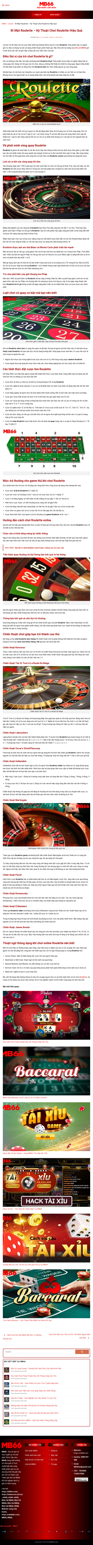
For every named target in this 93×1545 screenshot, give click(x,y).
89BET (15, 1526)
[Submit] (82, 1352)
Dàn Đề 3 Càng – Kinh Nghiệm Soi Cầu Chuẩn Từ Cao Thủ (33, 1398)
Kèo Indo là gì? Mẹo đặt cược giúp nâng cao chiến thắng (33, 1391)
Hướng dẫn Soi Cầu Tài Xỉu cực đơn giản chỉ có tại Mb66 (25, 1265)
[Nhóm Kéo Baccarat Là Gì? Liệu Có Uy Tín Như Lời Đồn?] (46, 1071)
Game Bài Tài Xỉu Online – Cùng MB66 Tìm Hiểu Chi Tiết (25, 1153)
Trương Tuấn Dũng (55, 37)
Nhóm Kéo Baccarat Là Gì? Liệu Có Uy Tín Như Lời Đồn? (25, 1098)
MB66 (4, 24)
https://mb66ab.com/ (11, 1515)
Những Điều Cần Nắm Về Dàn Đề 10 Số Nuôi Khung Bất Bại (34, 1406)
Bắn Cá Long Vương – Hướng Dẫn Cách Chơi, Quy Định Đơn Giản (36, 1368)
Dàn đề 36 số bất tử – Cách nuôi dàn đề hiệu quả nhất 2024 (34, 1413)
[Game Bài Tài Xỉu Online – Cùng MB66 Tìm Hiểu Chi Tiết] (46, 1126)
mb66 (5, 1497)
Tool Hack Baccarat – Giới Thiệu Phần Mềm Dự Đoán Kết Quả (27, 1320)
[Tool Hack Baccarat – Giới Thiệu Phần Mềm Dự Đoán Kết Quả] (46, 1293)
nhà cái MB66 (80, 48)
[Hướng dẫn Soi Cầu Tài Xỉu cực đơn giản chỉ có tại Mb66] (46, 1238)
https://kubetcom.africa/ (12, 1494)
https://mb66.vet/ (81, 1453)
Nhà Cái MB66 (7, 1500)
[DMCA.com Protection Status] (81, 1479)
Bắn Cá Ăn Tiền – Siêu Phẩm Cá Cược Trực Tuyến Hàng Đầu (34, 1383)
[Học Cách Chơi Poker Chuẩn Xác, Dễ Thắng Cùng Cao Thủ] (46, 1015)
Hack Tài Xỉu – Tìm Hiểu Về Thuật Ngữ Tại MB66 (22, 1209)
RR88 (16, 1506)
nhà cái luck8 (5, 1526)
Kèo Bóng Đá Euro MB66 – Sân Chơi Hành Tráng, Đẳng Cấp (34, 1420)
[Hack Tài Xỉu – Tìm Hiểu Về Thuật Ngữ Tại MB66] (46, 1182)
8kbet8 (5, 1509)
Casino (10, 24)
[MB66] (46, 5)
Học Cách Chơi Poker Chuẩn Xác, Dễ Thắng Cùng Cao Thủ (25, 1042)
